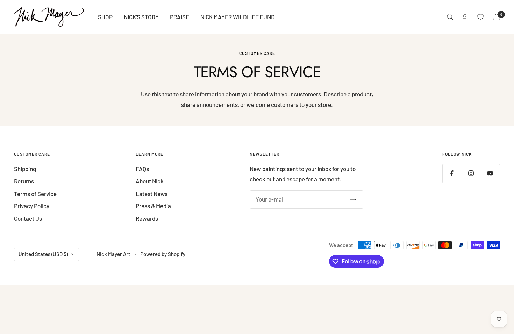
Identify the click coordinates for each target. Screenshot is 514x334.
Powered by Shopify (162, 254)
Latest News (151, 193)
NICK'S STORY (141, 16)
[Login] (465, 17)
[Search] (450, 17)
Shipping (25, 168)
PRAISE (179, 16)
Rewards (147, 218)
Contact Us (28, 218)
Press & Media (153, 205)
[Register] (353, 199)
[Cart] (496, 17)
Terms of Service (35, 193)
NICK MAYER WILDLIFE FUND (237, 16)
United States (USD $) (43, 254)
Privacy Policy (31, 205)
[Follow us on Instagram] (471, 173)
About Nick (150, 180)
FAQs (142, 168)
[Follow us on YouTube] (490, 173)
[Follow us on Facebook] (452, 173)
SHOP (105, 16)
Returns (24, 180)
